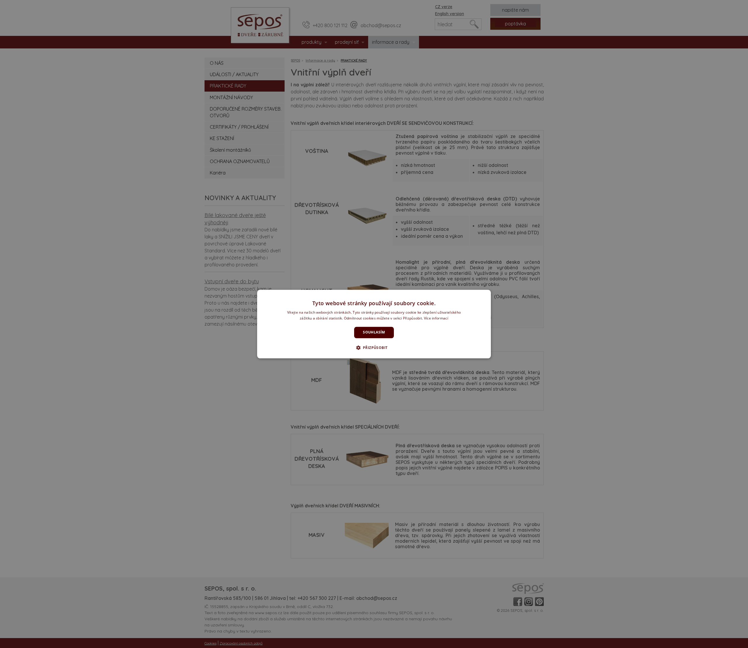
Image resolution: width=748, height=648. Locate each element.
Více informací (436, 318)
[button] (374, 347)
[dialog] (374, 324)
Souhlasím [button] (374, 332)
